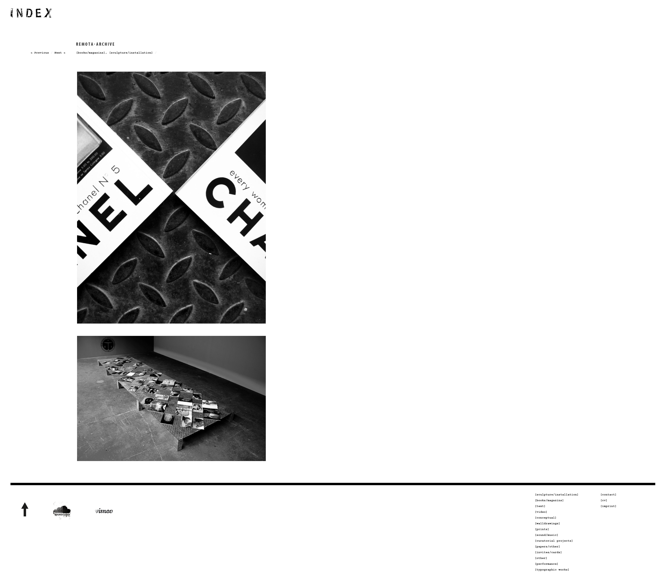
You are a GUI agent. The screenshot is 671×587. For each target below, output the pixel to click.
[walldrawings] (547, 523)
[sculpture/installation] (131, 52)
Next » (60, 52)
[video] (541, 512)
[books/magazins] (90, 52)
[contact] (608, 494)
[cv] (604, 500)
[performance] (547, 563)
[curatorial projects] (554, 540)
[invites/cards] (548, 552)
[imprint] (608, 506)
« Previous (40, 52)
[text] (540, 506)
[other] (541, 558)
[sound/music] (547, 535)
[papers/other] (547, 546)
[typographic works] (552, 569)
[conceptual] (546, 517)
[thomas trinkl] (31, 15)
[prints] (542, 529)
